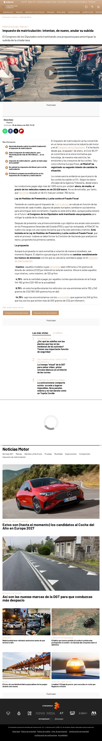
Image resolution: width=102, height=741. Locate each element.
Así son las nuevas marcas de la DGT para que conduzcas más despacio (47, 598)
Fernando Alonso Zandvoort (77, 2)
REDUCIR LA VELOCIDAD (12, 593)
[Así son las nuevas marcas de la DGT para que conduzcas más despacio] (51, 563)
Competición (87, 12)
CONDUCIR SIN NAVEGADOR (62, 638)
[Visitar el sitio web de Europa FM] (83, 713)
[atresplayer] (86, 7)
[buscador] (92, 7)
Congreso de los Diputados (71, 147)
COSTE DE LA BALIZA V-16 (61, 682)
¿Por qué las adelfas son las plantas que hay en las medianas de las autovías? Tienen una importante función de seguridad (53, 346)
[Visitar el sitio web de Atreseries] (61, 713)
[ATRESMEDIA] (51, 705)
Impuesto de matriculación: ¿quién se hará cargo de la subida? (28, 162)
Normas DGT (8, 12)
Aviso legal (16, 731)
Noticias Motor (15, 449)
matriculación (61, 204)
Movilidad (61, 12)
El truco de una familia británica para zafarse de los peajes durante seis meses (24, 685)
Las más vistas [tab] (40, 332)
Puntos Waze (62, 2)
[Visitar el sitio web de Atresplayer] (46, 719)
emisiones (55, 266)
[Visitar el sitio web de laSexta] (19, 713)
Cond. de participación (59, 731)
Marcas (19, 12)
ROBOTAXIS (6, 638)
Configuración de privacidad (79, 731)
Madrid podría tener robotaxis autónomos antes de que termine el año (23, 641)
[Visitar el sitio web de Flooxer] (59, 719)
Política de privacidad (28, 731)
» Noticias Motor (25, 17)
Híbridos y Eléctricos (34, 12)
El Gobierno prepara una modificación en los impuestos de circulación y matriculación (26, 174)
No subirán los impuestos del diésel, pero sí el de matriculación (28, 168)
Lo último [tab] (57, 332)
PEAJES (5, 682)
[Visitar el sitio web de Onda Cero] (72, 713)
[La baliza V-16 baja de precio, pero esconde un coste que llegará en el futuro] (75, 665)
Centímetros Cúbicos (10, 17)
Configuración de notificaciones (46, 735)
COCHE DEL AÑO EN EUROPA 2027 (15, 521)
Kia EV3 (24, 2)
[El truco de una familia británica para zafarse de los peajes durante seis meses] (26, 665)
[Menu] (98, 7)
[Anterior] (19, 2)
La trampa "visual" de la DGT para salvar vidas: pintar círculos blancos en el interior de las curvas (52, 368)
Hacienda (23, 192)
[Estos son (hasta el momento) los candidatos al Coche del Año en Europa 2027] (51, 491)
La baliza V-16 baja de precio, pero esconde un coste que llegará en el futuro (73, 685)
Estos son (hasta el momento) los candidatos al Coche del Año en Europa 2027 (48, 526)
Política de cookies (43, 731)
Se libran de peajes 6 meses (46, 2)
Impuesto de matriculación (14, 457)
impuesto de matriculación (45, 313)
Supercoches (74, 12)
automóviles (63, 297)
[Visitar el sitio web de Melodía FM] (93, 713)
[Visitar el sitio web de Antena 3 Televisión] (8, 713)
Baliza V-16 (32, 2)
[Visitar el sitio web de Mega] (51, 713)
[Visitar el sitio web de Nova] (40, 713)
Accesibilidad (62, 735)
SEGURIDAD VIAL (44, 338)
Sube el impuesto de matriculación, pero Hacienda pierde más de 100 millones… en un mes (26, 155)
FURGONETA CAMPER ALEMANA (51, 380)
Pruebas (50, 12)
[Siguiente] (98, 2)
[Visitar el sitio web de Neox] (29, 713)
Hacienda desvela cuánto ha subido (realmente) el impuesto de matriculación (27, 147)
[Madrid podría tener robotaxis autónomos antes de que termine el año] (26, 622)
